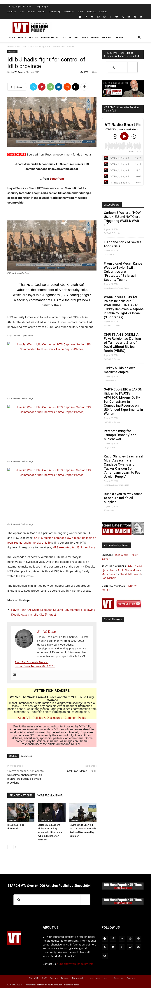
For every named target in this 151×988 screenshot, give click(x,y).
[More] (84, 87)
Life (64, 37)
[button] (139, 37)
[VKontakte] (128, 16)
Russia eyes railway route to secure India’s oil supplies (123, 498)
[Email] (75, 87)
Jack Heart (109, 570)
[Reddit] (98, 16)
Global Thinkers (113, 619)
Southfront (57, 178)
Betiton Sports (71, 984)
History (33, 37)
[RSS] (110, 16)
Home (10, 46)
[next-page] (15, 847)
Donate (41, 11)
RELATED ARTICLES (21, 795)
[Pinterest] (41, 87)
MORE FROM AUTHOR (50, 795)
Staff (22, 11)
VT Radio (120, 37)
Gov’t (12, 37)
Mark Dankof (109, 574)
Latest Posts (112, 204)
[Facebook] (86, 16)
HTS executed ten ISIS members (74, 547)
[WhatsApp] (50, 87)
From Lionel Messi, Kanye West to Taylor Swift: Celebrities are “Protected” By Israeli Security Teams (123, 271)
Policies (31, 11)
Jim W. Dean (17, 72)
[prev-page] (9, 847)
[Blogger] (80, 16)
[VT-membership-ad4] (123, 96)
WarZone (22, 46)
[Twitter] (122, 16)
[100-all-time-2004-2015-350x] (123, 888)
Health (22, 37)
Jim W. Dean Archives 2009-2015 (35, 666)
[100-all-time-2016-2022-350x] (123, 904)
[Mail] (92, 16)
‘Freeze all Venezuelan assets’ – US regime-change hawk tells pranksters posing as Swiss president (27, 776)
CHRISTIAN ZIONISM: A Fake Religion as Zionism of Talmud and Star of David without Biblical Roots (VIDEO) (122, 343)
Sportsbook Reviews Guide (48, 984)
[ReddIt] (67, 87)
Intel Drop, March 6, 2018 (81, 771)
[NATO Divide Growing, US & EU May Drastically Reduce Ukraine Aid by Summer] (82, 812)
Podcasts (107, 37)
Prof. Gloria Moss (128, 570)
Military (73, 37)
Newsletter (69, 11)
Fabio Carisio (135, 566)
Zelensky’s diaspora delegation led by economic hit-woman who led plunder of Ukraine (50, 832)
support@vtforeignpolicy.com (75, 964)
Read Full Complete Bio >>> (31, 662)
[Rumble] (104, 16)
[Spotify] (116, 16)
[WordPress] (135, 16)
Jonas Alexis (121, 554)
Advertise (91, 11)
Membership (55, 11)
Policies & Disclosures (47, 717)
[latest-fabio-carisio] (123, 533)
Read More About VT (63, 956)
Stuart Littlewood (130, 574)
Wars (85, 37)
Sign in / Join (43, 6)
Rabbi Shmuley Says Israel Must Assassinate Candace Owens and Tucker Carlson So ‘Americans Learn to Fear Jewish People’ (123, 466)
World (95, 37)
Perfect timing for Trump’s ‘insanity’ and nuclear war (120, 435)
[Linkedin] (58, 87)
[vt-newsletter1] (123, 608)
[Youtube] (141, 16)
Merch (81, 11)
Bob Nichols (109, 578)
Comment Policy (75, 717)
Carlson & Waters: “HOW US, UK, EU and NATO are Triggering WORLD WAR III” (122, 219)
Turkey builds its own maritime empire (119, 370)
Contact (103, 11)
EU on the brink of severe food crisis (122, 244)
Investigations (49, 37)
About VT (11, 11)
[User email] (14, 675)
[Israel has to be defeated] (20, 812)
